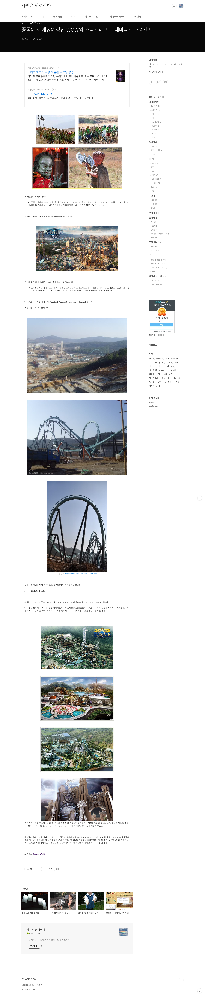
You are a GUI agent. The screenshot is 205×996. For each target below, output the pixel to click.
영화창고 (154, 146)
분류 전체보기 (155, 96)
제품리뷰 (154, 186)
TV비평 (153, 154)
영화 (170, 362)
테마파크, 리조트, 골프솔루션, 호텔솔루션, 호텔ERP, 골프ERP (61, 98)
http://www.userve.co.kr (39, 89)
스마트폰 (172, 370)
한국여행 (154, 203)
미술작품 (154, 225)
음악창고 (154, 229)
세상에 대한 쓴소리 (158, 259)
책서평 (153, 221)
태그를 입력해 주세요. (158, 370)
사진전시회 (154, 129)
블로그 (169, 378)
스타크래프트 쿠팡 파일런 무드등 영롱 (51, 72)
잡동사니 (154, 271)
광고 (167, 358)
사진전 (177, 362)
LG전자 (177, 378)
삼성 (160, 366)
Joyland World (39, 854)
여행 (73, 16)
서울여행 (154, 199)
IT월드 (153, 175)
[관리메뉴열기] (199, 990)
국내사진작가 (155, 106)
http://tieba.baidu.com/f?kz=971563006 (81, 574)
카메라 (153, 117)
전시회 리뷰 (155, 182)
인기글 (161, 335)
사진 (172, 366)
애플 (152, 167)
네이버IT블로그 (93, 16)
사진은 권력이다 (36, 6)
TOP (181, 980)
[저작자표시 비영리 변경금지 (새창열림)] (59, 869)
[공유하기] (35, 869)
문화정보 (154, 237)
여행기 (152, 195)
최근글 (152, 335)
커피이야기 (154, 212)
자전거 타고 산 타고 (157, 276)
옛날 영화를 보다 (157, 150)
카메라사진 (27, 16)
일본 (160, 374)
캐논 (170, 381)
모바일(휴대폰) (156, 179)
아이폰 (160, 385)
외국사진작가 (155, 110)
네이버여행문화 (117, 16)
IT (43, 16)
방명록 (137, 16)
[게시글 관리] (39, 869)
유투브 (165, 82)
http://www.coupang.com (40, 67)
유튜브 (158, 381)
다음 (165, 374)
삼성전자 (152, 366)
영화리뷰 (57, 16)
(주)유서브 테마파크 (40, 93)
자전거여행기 (155, 280)
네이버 (157, 362)
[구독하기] (199, 498)
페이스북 (151, 82)
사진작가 (152, 385)
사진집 (153, 133)
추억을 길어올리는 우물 (160, 233)
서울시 (164, 362)
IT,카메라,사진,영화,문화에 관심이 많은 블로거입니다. (50, 939)
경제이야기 (154, 163)
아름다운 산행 (156, 284)
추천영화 (159, 358)
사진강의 (154, 137)
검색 (174, 6)
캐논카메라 (153, 378)
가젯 (152, 190)
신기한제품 (154, 250)
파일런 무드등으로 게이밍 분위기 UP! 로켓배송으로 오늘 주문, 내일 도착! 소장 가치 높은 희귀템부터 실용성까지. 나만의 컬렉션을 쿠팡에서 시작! (67, 78)
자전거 (151, 358)
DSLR (151, 381)
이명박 (166, 366)
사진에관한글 (155, 121)
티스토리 (174, 358)
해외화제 (154, 246)
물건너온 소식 (155, 242)
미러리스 (152, 374)
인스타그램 (158, 82)
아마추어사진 (155, 113)
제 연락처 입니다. (156, 71)
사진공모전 (154, 125)
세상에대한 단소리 (157, 263)
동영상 (153, 207)
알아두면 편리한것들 (158, 267)
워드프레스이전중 (28, 979)
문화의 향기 (154, 217)
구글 (152, 171)
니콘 (170, 374)
